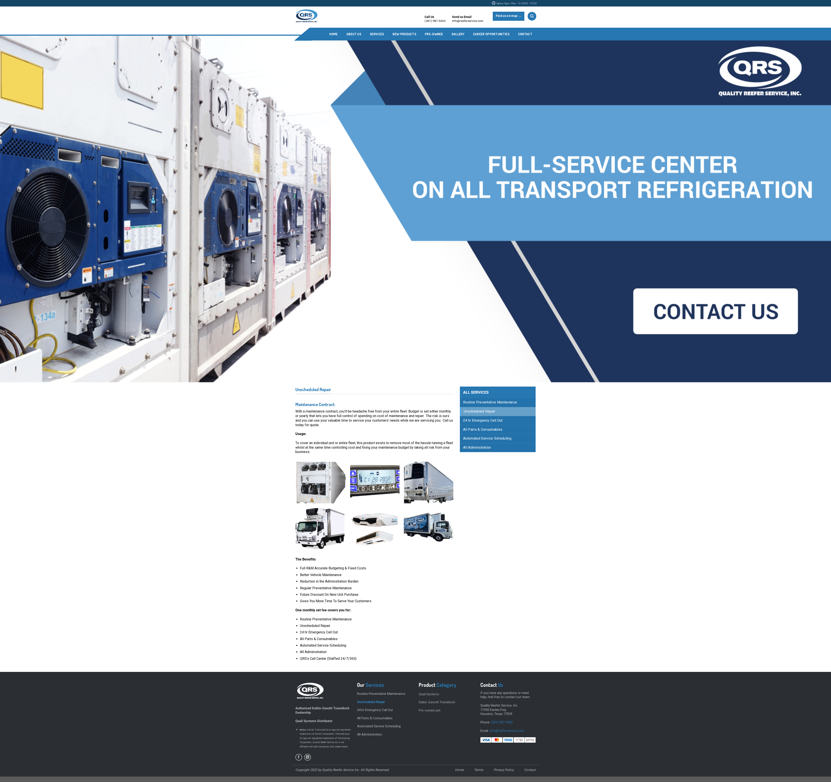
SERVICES (377, 34)
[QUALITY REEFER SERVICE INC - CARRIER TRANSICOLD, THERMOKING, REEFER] (306, 16)
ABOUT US (353, 34)
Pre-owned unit (429, 710)
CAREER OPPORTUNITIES (491, 34)
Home (333, 34)
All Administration (477, 447)
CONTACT (525, 34)
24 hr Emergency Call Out (483, 420)
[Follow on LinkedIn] (307, 757)
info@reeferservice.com (507, 731)
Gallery (458, 34)
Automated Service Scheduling (487, 438)
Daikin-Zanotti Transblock (437, 702)
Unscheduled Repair (479, 411)
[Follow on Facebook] (298, 757)
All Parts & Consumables (482, 429)
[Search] (532, 16)
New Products (404, 34)
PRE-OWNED (434, 34)
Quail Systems (429, 694)
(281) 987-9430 (502, 722)
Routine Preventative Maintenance (490, 402)
